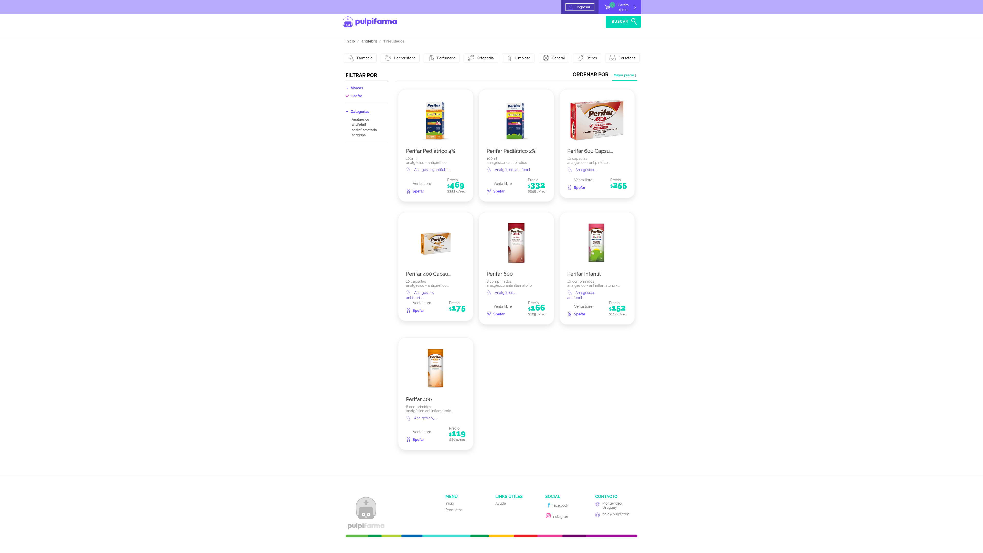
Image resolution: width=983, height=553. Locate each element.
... (597, 170)
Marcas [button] (357, 88)
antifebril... (414, 298)
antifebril (359, 124)
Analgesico (360, 119)
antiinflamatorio (364, 130)
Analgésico (424, 170)
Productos (454, 510)
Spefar (356, 96)
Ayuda (595, 22)
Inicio (575, 22)
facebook (559, 505)
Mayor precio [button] (624, 75)
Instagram (560, 517)
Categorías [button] (360, 112)
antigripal (359, 135)
